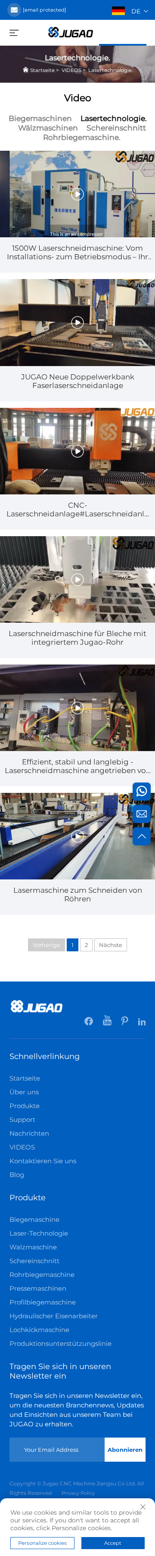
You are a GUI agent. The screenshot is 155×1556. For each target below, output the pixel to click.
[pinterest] (125, 1022)
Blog (16, 1175)
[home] (70, 31)
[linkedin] (142, 1022)
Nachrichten (29, 1133)
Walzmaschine (33, 1247)
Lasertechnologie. (110, 70)
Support (22, 1119)
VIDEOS (71, 70)
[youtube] (108, 1022)
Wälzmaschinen (48, 127)
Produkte (24, 1106)
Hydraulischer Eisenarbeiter (53, 1316)
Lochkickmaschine (39, 1330)
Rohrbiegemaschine (41, 1274)
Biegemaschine (34, 1219)
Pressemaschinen (37, 1288)
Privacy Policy (78, 1493)
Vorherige (46, 944)
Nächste (110, 944)
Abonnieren (125, 1449)
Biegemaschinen (40, 118)
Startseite (42, 70)
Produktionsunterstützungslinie (60, 1343)
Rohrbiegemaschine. (82, 137)
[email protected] (44, 10)
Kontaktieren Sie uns (42, 1161)
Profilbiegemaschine (42, 1302)
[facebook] (89, 1022)
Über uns (24, 1092)
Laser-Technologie (38, 1233)
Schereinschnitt (116, 127)
